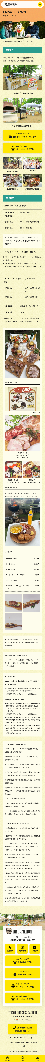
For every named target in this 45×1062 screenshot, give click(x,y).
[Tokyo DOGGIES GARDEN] (20, 4)
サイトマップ (14, 1038)
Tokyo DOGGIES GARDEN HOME (11, 41)
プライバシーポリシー (27, 1038)
